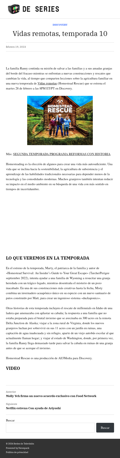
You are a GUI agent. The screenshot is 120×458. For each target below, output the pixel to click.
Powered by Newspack (17, 448)
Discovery (60, 24)
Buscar (10, 420)
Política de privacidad (17, 452)
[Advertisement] (60, 218)
